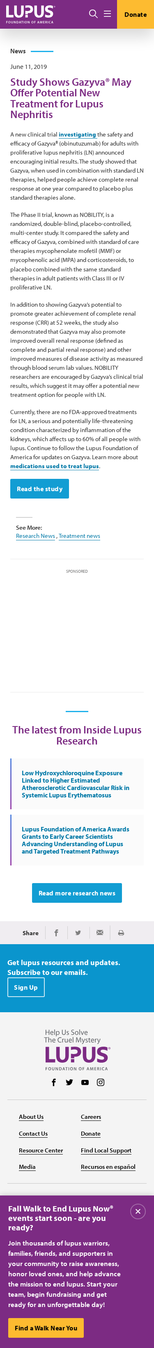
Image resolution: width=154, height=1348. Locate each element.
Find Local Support (106, 1150)
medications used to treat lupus (54, 466)
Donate (135, 14)
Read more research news (77, 893)
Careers (91, 1116)
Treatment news (79, 536)
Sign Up (26, 987)
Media (27, 1166)
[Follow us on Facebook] (53, 1083)
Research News (35, 536)
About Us (31, 1116)
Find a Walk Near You (46, 1328)
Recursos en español (108, 1166)
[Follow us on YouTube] (85, 1083)
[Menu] (107, 14)
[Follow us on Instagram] (100, 1083)
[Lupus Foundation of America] (30, 14)
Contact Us (33, 1133)
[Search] (93, 14)
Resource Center (41, 1150)
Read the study (39, 489)
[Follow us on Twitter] (69, 1083)
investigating (78, 134)
